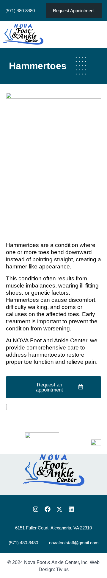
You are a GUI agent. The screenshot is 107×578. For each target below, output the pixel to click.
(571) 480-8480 (20, 10)
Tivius (62, 569)
